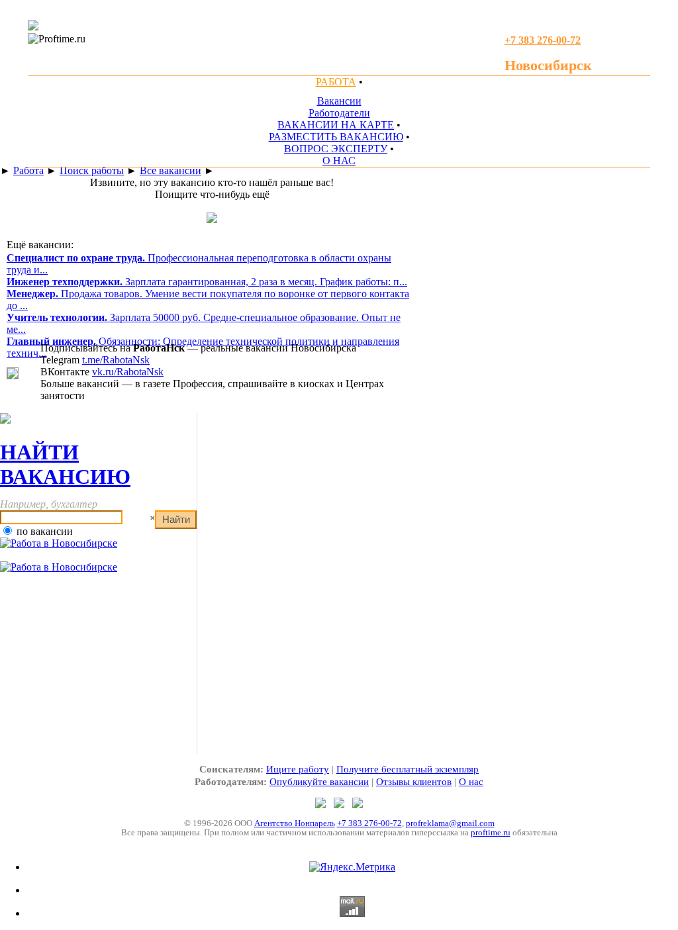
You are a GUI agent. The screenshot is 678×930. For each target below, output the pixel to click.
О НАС (339, 160)
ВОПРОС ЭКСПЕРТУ (335, 148)
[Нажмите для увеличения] (13, 375)
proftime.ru (490, 832)
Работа (28, 170)
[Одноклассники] (340, 804)
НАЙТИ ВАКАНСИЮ (65, 464)
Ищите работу (297, 769)
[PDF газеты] (33, 26)
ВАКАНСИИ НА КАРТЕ (335, 124)
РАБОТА (336, 81)
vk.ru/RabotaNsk (128, 371)
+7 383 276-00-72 (369, 823)
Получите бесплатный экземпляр (407, 769)
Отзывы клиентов (414, 781)
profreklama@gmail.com (450, 823)
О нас (471, 781)
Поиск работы (92, 170)
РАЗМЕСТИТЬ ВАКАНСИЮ (336, 136)
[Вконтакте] (357, 804)
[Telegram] (321, 804)
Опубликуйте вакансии (319, 781)
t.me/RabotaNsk (116, 359)
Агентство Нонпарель (294, 823)
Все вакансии (170, 170)
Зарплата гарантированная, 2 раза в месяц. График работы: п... (207, 281)
